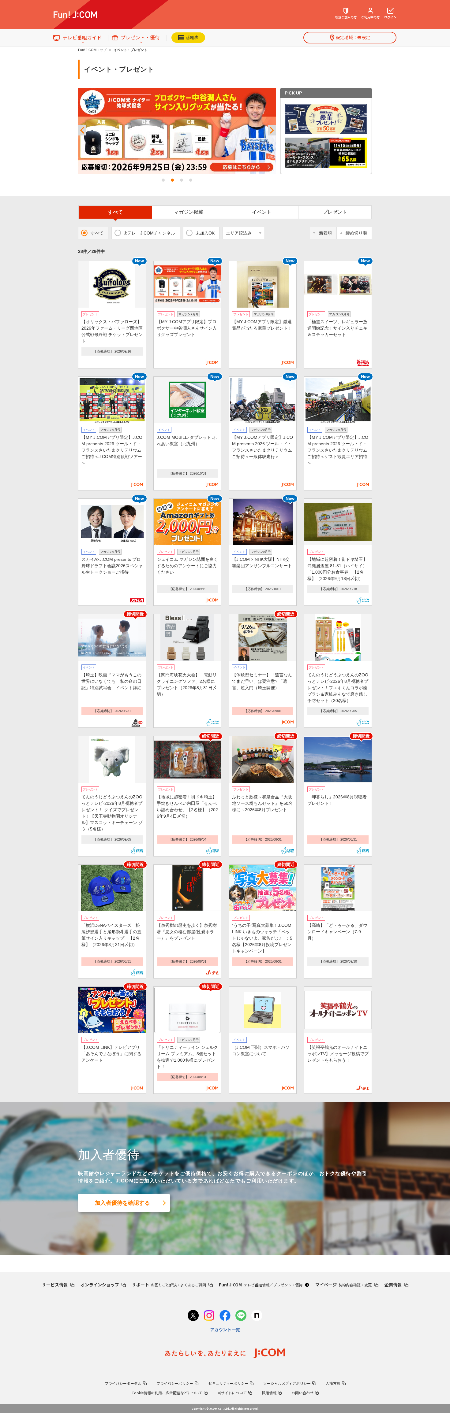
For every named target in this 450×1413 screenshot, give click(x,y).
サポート (169, 1285)
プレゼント (335, 212)
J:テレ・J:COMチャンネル (149, 233)
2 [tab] (172, 180)
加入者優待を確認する (122, 1203)
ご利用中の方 (370, 17)
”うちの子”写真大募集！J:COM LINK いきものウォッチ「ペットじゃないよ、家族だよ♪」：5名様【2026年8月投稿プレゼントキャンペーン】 (262, 938)
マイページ (343, 1285)
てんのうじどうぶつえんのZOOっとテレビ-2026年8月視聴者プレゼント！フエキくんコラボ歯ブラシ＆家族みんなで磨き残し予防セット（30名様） (337, 687)
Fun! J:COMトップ (92, 50)
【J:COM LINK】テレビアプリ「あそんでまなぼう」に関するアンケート (111, 1054)
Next (272, 130)
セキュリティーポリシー (228, 1383)
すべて (115, 212)
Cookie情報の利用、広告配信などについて (167, 1392)
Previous (82, 130)
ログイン (390, 17)
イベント (262, 212)
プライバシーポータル (123, 1383)
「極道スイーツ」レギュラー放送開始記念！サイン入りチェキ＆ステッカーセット (337, 328)
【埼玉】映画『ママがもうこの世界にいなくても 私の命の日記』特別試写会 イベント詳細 (111, 681)
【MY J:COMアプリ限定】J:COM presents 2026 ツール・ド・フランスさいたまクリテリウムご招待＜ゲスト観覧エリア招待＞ (337, 450)
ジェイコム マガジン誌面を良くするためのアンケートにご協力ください (187, 566)
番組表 (192, 37)
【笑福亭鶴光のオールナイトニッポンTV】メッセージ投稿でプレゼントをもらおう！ (338, 1054)
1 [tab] (163, 180)
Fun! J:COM (260, 1285)
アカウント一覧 (225, 1329)
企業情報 (393, 1285)
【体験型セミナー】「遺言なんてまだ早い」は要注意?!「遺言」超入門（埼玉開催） (262, 681)
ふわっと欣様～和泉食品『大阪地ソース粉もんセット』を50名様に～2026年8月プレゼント (262, 803)
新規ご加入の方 (346, 17)
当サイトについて (232, 1392)
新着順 (325, 233)
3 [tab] (181, 180)
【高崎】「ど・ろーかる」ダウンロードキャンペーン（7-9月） (337, 932)
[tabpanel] (177, 131)
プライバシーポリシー (174, 1383)
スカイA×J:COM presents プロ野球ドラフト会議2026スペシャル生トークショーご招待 (112, 566)
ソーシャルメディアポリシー (287, 1383)
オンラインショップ (100, 1285)
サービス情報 (55, 1285)
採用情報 (269, 1392)
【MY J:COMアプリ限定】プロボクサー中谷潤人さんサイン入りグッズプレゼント (187, 328)
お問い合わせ (302, 1392)
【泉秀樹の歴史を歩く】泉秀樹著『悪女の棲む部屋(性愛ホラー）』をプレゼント (187, 932)
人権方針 (333, 1383)
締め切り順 (356, 233)
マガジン (188, 212)
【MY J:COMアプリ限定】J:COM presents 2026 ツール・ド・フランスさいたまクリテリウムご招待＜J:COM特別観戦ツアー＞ (111, 450)
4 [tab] (190, 180)
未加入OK (205, 233)
